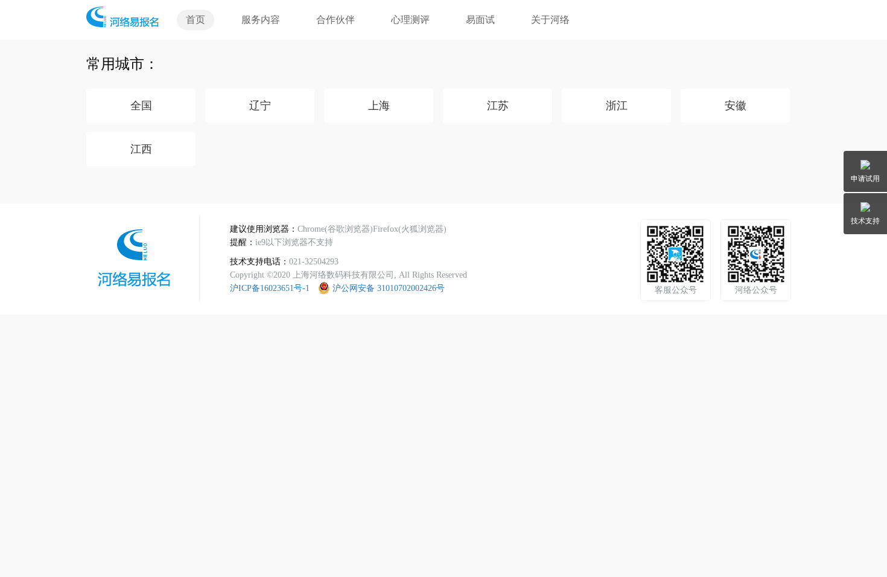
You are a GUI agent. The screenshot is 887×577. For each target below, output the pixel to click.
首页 (195, 19)
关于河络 (550, 19)
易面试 (480, 19)
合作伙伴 (335, 19)
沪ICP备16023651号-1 (270, 288)
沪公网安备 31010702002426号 (388, 288)
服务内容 (260, 19)
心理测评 (410, 19)
